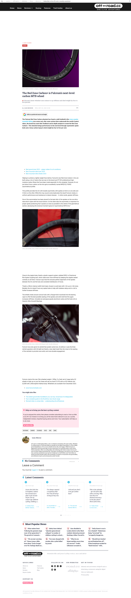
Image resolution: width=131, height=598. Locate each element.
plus (45, 430)
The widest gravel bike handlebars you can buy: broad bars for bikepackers (49, 397)
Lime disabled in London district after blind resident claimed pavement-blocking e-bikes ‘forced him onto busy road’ (76, 533)
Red (50, 430)
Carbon (32, 430)
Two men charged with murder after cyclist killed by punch (54, 541)
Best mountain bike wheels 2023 (36, 174)
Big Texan (25, 430)
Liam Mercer (36, 438)
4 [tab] (65, 515)
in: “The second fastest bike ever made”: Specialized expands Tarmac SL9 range (73, 507)
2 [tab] (62, 515)
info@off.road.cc (102, 566)
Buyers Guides (27, 572)
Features (39, 566)
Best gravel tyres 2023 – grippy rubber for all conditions (43, 169)
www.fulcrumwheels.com (34, 388)
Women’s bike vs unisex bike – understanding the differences (45, 401)
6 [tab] (68, 515)
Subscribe (29, 425)
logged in (35, 470)
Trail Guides (40, 568)
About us (25, 566)
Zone (55, 430)
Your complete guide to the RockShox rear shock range (43, 399)
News (24, 568)
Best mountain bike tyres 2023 (35, 171)
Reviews (25, 570)
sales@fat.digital (100, 569)
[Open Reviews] (32, 8)
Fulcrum (39, 430)
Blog (38, 570)
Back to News (27, 42)
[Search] (2, 1)
